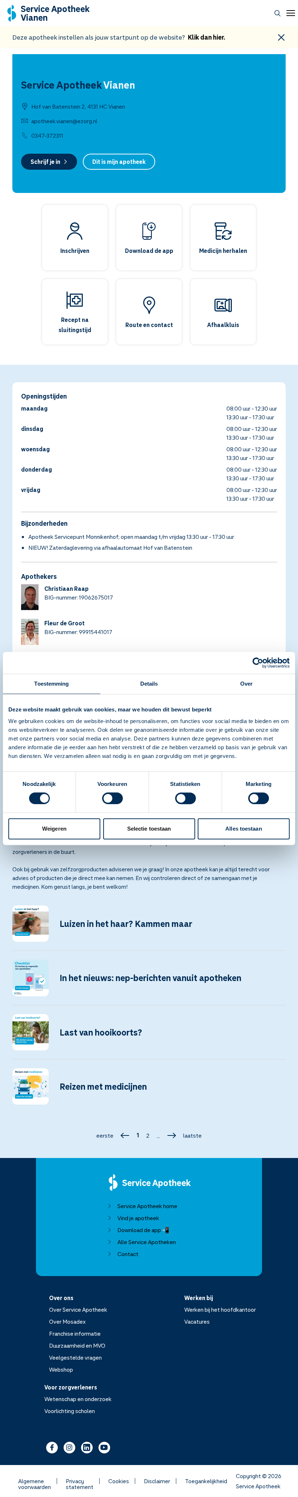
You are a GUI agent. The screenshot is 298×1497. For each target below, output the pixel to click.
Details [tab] (149, 684)
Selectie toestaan (149, 829)
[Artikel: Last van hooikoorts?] (149, 1036)
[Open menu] (289, 13)
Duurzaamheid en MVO (77, 1345)
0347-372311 (47, 136)
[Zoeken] (277, 13)
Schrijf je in (45, 162)
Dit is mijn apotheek (119, 162)
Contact (127, 1254)
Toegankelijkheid (206, 1481)
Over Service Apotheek (78, 1310)
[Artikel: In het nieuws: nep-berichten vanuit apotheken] (149, 982)
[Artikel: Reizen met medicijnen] (149, 1090)
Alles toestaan (243, 829)
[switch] (112, 798)
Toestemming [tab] (51, 684)
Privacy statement (79, 1481)
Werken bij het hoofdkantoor (220, 1310)
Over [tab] (246, 684)
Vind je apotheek (138, 1218)
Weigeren (54, 829)
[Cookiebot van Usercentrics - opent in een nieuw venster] (258, 662)
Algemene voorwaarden (34, 1481)
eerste (104, 1135)
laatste (192, 1135)
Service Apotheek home (147, 1206)
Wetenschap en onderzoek (78, 1399)
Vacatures (197, 1321)
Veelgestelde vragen (75, 1357)
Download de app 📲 (143, 1230)
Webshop (61, 1369)
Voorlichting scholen (69, 1411)
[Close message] (281, 37)
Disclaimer (157, 1481)
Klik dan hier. (206, 37)
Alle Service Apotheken (146, 1242)
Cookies (118, 1481)
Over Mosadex (67, 1321)
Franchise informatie (75, 1333)
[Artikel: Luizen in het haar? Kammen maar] (149, 928)
